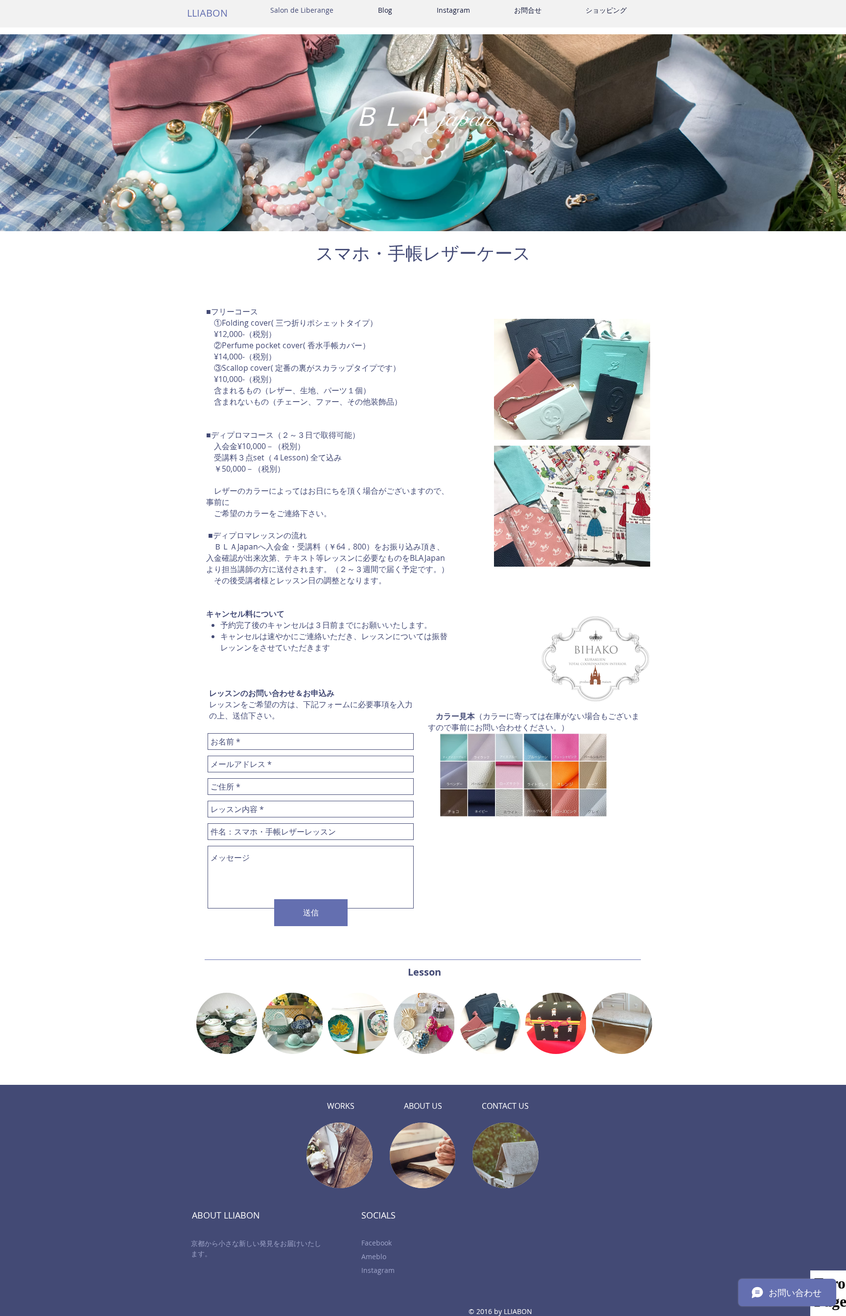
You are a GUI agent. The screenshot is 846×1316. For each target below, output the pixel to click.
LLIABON (207, 13)
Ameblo (373, 1256)
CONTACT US (505, 1106)
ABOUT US (423, 1106)
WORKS (340, 1106)
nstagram (379, 1270)
